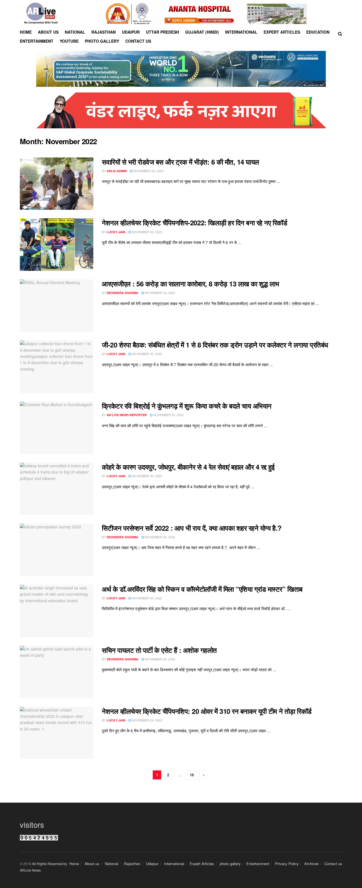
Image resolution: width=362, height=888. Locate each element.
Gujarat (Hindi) (202, 32)
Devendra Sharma (122, 293)
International (241, 32)
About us (48, 32)
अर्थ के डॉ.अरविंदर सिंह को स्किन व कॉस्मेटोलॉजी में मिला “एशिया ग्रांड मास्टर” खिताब (202, 589)
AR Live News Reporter (127, 415)
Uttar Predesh (162, 32)
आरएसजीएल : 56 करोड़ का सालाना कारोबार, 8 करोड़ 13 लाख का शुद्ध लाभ (190, 283)
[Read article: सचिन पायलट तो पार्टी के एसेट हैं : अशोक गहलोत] (56, 672)
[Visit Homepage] (41, 14)
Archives (311, 863)
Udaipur (131, 32)
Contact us (138, 41)
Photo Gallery (102, 41)
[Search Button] (340, 33)
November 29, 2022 (159, 659)
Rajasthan (103, 32)
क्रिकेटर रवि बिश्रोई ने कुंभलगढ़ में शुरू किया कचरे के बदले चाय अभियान (187, 405)
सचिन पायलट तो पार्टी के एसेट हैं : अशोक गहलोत (159, 650)
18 (192, 774)
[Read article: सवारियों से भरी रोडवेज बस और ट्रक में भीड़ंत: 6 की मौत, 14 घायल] (56, 183)
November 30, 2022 (147, 170)
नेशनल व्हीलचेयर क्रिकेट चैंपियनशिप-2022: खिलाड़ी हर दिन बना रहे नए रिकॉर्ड (194, 222)
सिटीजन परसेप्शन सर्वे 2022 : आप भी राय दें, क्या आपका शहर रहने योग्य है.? (192, 528)
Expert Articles (282, 32)
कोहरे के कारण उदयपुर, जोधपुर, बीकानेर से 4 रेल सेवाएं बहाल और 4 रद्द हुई (188, 467)
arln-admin (117, 171)
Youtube (69, 41)
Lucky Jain (116, 232)
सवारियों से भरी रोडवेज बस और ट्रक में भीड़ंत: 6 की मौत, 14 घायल (180, 162)
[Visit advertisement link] (206, 14)
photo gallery (230, 863)
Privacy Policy (287, 863)
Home (26, 32)
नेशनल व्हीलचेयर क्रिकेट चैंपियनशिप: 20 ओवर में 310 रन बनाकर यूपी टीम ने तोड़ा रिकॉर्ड (207, 711)
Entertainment (36, 41)
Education (317, 32)
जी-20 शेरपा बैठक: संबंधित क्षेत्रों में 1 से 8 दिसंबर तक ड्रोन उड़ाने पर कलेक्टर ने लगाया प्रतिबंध (215, 344)
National (75, 32)
